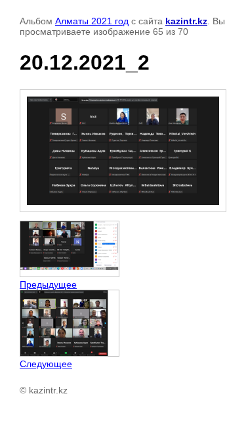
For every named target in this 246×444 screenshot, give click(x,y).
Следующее (46, 364)
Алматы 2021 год (92, 21)
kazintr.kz (186, 21)
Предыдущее (48, 284)
